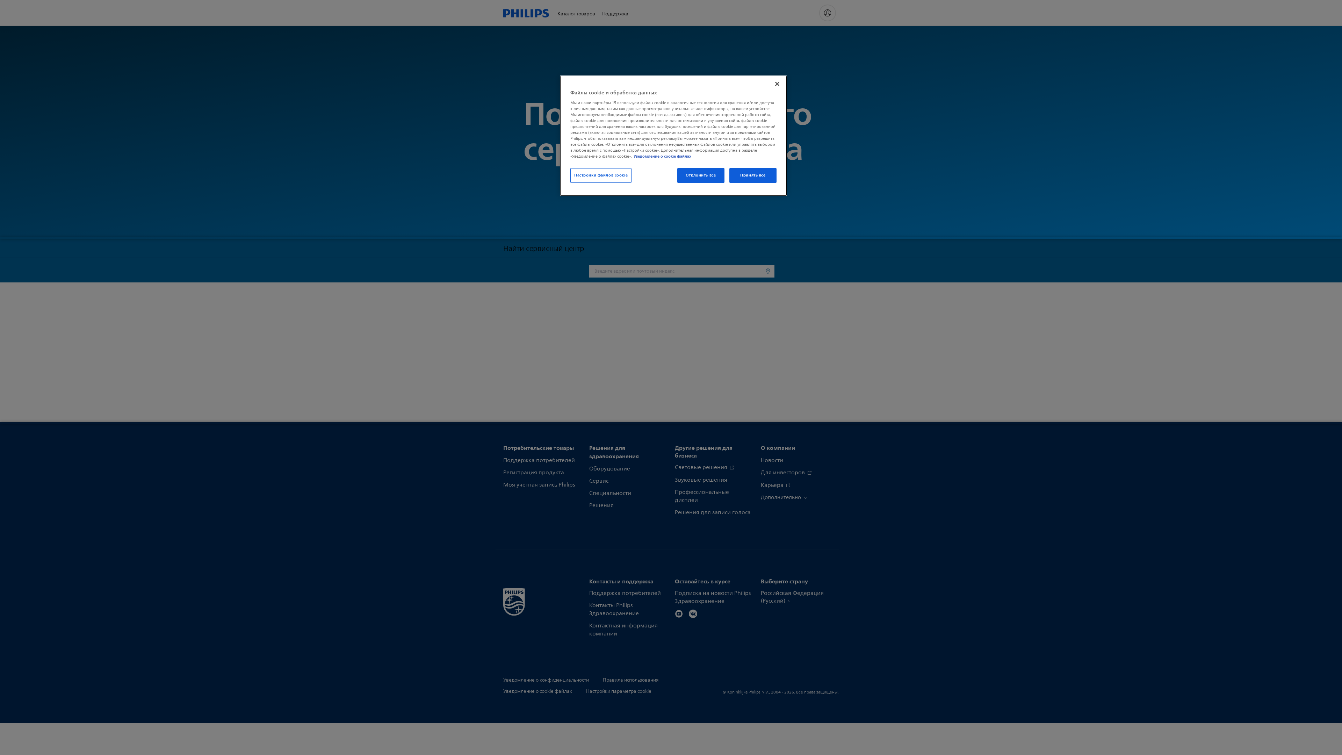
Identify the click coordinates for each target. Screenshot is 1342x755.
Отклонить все (701, 175)
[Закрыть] (777, 84)
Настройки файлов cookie (601, 175)
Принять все (752, 175)
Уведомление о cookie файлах (662, 156)
